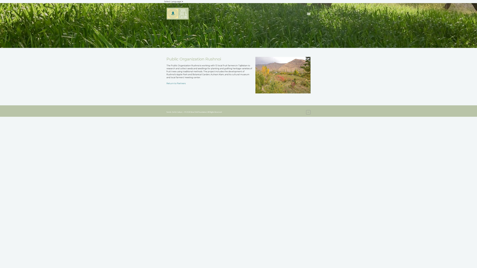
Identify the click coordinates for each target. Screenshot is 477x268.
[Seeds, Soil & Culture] (177, 14)
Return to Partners (176, 83)
